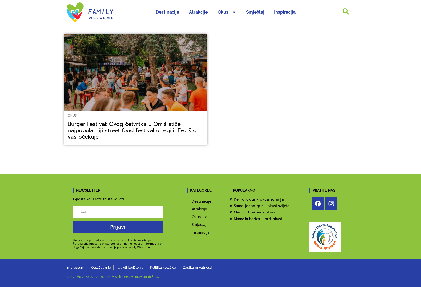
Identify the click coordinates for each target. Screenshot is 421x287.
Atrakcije (198, 12)
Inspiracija (285, 12)
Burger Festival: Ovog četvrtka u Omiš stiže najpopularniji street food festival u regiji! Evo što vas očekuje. (132, 130)
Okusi (224, 12)
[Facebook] (318, 203)
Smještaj (255, 12)
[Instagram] (331, 203)
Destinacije (167, 12)
